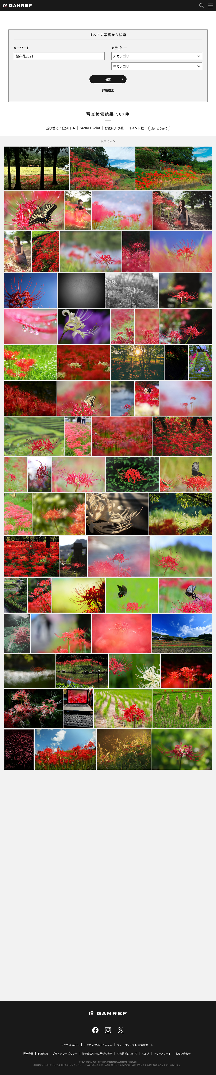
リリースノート (162, 1053)
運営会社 (28, 1053)
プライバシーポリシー (65, 1053)
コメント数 (136, 128)
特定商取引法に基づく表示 (97, 1053)
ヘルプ (145, 1053)
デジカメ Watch (70, 1045)
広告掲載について (127, 1053)
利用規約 (43, 1053)
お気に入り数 (114, 128)
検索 (108, 79)
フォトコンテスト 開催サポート (135, 1045)
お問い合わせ (183, 1053)
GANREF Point (90, 128)
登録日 (66, 128)
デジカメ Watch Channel (98, 1045)
